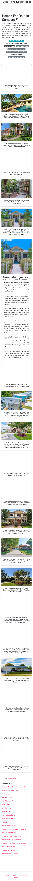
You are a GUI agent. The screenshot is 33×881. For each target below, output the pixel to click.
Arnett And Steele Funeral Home (11, 836)
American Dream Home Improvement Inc (14, 787)
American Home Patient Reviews (11, 839)
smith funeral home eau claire (16, 49)
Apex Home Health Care (9, 832)
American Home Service (9, 825)
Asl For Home (6, 804)
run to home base (10, 46)
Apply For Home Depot (8, 846)
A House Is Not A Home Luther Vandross (14, 829)
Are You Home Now (8, 794)
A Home (4, 822)
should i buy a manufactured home (16, 52)
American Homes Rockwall (10, 853)
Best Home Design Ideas (17, 1)
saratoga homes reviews (16, 41)
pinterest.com (12, 779)
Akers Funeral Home (8, 818)
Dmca (7, 875)
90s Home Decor (7, 808)
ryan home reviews (16, 54)
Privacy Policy (24, 875)
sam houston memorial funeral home (16, 43)
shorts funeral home (22, 46)
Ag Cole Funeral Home (8, 850)
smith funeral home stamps (16, 57)
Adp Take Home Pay (8, 801)
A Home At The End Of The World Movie (14, 843)
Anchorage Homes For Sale (10, 790)
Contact (14, 875)
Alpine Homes (6, 811)
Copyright (16, 877)
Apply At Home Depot (8, 815)
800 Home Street (7, 797)
